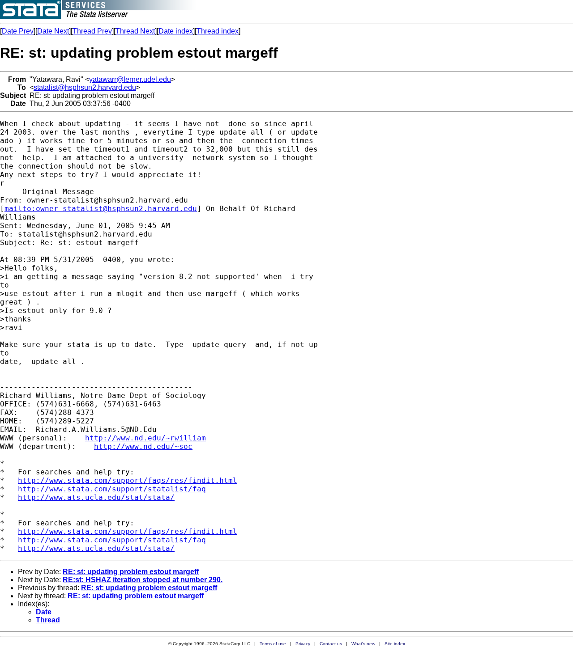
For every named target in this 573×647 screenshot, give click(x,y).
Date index (175, 31)
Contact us (331, 643)
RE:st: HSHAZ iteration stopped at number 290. (142, 580)
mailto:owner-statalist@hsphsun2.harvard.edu (100, 208)
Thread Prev (92, 31)
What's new (363, 643)
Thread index (218, 31)
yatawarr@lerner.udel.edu (130, 79)
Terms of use (273, 643)
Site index (395, 643)
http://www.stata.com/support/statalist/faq (112, 489)
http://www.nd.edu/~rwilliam (145, 438)
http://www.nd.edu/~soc (143, 446)
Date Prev (18, 31)
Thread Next (135, 31)
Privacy (302, 643)
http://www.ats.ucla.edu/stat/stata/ (96, 497)
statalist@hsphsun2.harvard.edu (85, 87)
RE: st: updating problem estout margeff (131, 571)
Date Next (53, 31)
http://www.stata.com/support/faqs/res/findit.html (127, 480)
